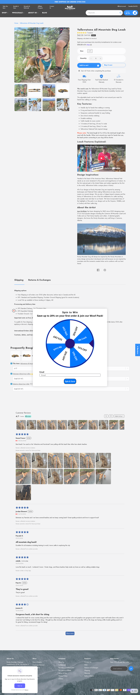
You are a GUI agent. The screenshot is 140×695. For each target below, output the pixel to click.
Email (42, 372)
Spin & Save (70, 381)
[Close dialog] (13, 310)
